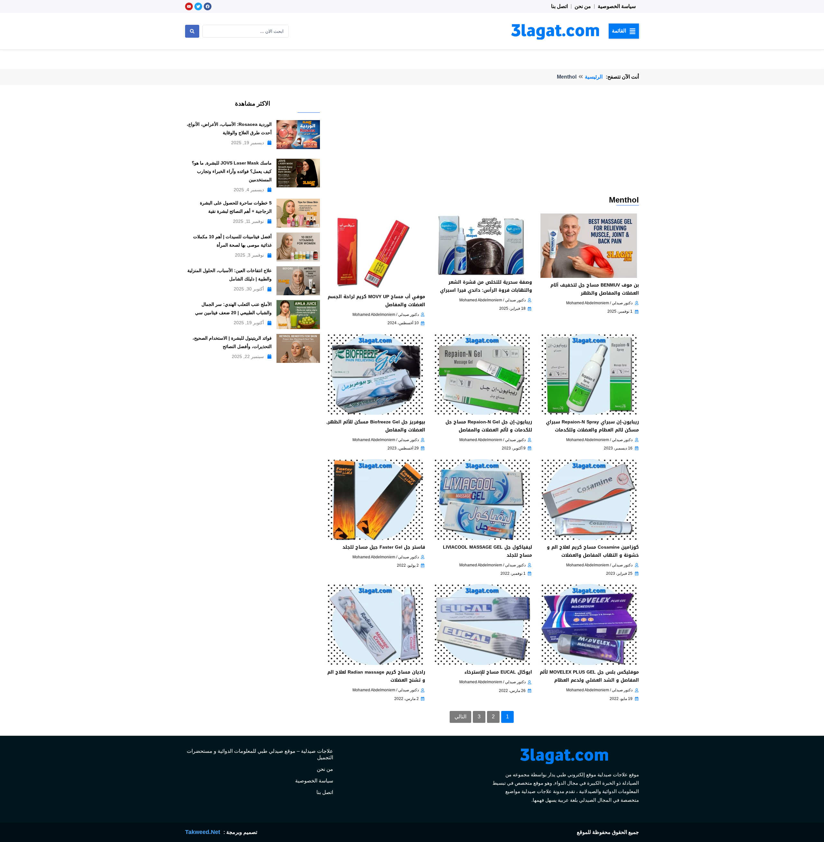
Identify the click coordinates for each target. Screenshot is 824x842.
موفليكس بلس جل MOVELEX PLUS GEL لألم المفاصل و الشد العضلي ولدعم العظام (589, 676)
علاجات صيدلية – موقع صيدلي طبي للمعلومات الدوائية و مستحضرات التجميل (260, 754)
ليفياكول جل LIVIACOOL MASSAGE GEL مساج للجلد (487, 551)
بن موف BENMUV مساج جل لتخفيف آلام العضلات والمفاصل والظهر (594, 289)
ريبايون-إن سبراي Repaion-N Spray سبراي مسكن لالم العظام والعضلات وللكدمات (592, 426)
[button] (624, 31)
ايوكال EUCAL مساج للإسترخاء (498, 672)
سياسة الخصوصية (617, 6)
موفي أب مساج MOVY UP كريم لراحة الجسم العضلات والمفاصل (376, 300)
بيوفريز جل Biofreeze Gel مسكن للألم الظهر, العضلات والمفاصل (375, 426)
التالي (460, 716)
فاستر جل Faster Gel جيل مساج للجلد (383, 547)
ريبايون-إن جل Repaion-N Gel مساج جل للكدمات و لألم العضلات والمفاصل (488, 426)
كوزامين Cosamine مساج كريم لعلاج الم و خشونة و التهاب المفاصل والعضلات (593, 551)
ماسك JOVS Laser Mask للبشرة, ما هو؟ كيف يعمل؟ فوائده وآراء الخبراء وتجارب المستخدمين (232, 171)
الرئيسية (594, 77)
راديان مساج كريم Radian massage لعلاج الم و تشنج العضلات (376, 676)
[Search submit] (192, 31)
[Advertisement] (481, 146)
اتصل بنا (559, 6)
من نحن (583, 6)
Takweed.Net (202, 832)
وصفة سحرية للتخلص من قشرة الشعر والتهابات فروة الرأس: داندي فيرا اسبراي (486, 286)
